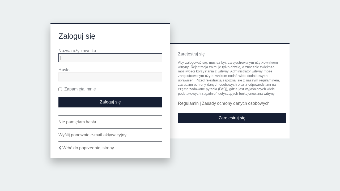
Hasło (64, 70)
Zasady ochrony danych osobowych (236, 103)
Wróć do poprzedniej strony (88, 148)
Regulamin (188, 103)
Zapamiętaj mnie (79, 89)
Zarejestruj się (232, 118)
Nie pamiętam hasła (77, 122)
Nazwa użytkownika (77, 51)
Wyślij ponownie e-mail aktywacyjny (92, 135)
